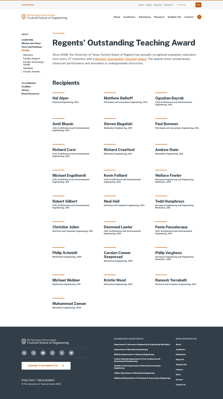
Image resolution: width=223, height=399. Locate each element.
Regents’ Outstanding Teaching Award (120, 59)
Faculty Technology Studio (33, 63)
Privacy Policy (28, 380)
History (25, 90)
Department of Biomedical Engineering (131, 349)
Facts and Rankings (32, 47)
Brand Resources (30, 93)
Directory (158, 5)
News (141, 5)
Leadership (27, 40)
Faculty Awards (31, 71)
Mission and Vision (31, 43)
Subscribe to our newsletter (43, 365)
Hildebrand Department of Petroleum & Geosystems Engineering (142, 378)
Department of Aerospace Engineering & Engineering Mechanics (142, 344)
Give (198, 5)
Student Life (174, 17)
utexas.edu (28, 5)
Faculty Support (31, 58)
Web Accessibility (46, 380)
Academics (129, 17)
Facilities (26, 86)
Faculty (25, 50)
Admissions (145, 17)
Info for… (183, 5)
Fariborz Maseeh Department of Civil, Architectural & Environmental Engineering (137, 360)
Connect (189, 17)
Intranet (167, 5)
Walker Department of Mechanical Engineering (134, 373)
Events (149, 5)
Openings (28, 68)
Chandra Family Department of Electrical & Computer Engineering (137, 367)
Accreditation (29, 83)
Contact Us (180, 385)
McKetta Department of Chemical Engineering (134, 354)
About (117, 17)
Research (159, 17)
